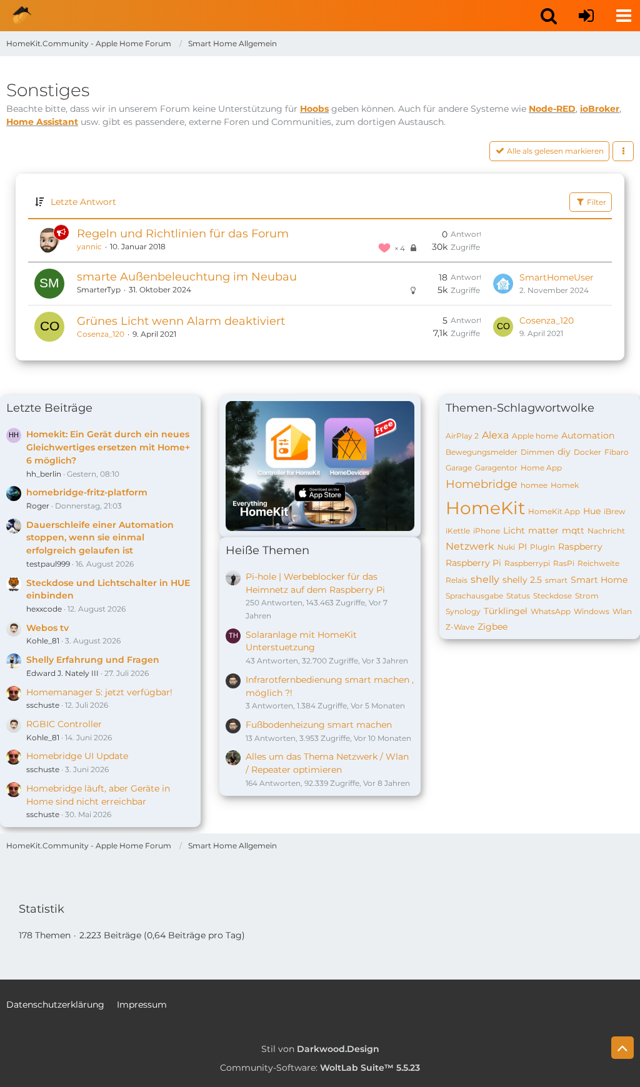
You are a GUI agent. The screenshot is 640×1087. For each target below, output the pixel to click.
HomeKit (485, 508)
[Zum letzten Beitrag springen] (503, 284)
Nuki (506, 547)
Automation (587, 435)
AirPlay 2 (462, 435)
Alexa (495, 435)
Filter (595, 202)
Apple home (535, 435)
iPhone (486, 530)
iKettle (458, 530)
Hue (592, 511)
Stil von (320, 1049)
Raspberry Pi (473, 562)
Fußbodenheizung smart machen (319, 724)
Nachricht (606, 530)
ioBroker (599, 108)
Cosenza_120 (100, 334)
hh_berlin (43, 474)
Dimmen (537, 452)
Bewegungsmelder (482, 452)
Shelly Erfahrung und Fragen (92, 659)
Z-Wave (460, 627)
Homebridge (482, 484)
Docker (587, 452)
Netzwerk (470, 546)
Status (518, 595)
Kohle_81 (42, 640)
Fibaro (616, 452)
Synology (463, 611)
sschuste (42, 705)
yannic (89, 246)
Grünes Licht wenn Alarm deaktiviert (181, 321)
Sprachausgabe (474, 595)
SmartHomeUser (556, 277)
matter (543, 530)
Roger (37, 505)
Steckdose (552, 595)
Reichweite (598, 563)
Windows (591, 611)
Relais (457, 580)
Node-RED (552, 108)
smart (556, 580)
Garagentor (496, 467)
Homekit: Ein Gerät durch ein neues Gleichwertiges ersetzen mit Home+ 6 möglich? (108, 447)
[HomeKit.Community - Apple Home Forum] (22, 15)
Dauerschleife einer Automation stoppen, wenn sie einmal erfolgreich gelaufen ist (100, 537)
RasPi (563, 563)
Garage (459, 467)
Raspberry (580, 546)
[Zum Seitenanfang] (622, 1047)
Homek (565, 485)
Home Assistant (42, 121)
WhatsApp (551, 611)
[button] (548, 15)
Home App (541, 467)
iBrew (615, 511)
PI (522, 546)
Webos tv (47, 627)
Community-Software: (320, 1067)
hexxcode (44, 608)
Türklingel (506, 611)
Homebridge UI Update (77, 756)
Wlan (622, 611)
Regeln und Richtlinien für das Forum (183, 234)
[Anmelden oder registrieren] (586, 15)
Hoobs (314, 108)
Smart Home (599, 579)
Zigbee (493, 626)
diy (564, 451)
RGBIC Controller (64, 724)
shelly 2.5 (522, 579)
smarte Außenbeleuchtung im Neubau (187, 277)
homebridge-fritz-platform (87, 492)
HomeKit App (554, 511)
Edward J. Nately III (62, 673)
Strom (587, 595)
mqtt (573, 530)
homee (534, 485)
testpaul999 (48, 563)
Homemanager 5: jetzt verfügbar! (99, 692)
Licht (514, 530)
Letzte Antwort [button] (83, 201)
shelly (485, 579)
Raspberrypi (527, 563)
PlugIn (542, 547)
